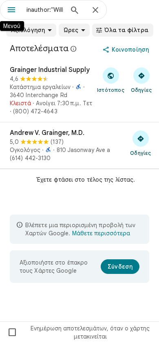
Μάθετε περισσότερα (101, 233)
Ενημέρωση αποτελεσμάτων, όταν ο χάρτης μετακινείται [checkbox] (78, 332)
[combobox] (44, 10)
